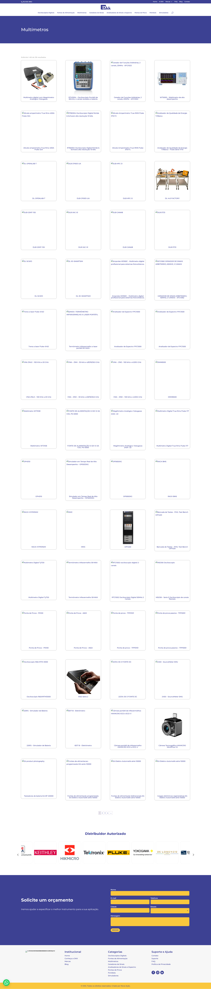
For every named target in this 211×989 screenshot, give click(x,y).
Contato (187, 1)
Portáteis (153, 13)
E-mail (113, 898)
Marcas (168, 1)
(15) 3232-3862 (27, 2)
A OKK (161, 1)
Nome (113, 890)
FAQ (175, 1)
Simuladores (163, 13)
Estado (153, 907)
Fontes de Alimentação (66, 13)
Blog (180, 1)
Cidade (113, 907)
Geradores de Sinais (96, 13)
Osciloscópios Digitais (46, 13)
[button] (6, 982)
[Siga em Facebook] (153, 972)
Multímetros (81, 13)
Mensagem (115, 916)
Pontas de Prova (141, 13)
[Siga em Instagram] (157, 972)
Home (155, 1)
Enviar (115, 930)
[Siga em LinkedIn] (162, 972)
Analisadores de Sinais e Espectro (119, 13)
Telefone (154, 898)
